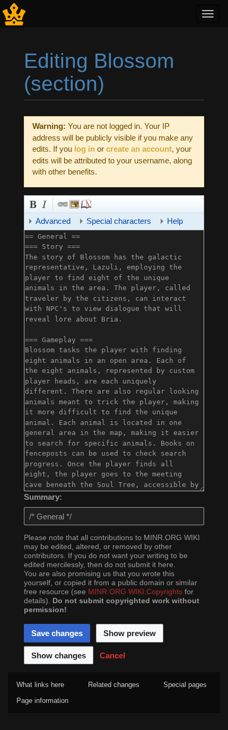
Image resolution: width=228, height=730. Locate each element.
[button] (112, 655)
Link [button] (62, 203)
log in (84, 148)
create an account (139, 148)
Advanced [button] (53, 220)
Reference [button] (85, 203)
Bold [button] (32, 203)
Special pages (185, 685)
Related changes (113, 685)
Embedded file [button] (74, 203)
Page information (42, 701)
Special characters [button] (118, 220)
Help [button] (175, 220)
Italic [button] (43, 203)
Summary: (43, 496)
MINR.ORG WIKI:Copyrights (135, 592)
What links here (40, 685)
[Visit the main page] (14, 13)
